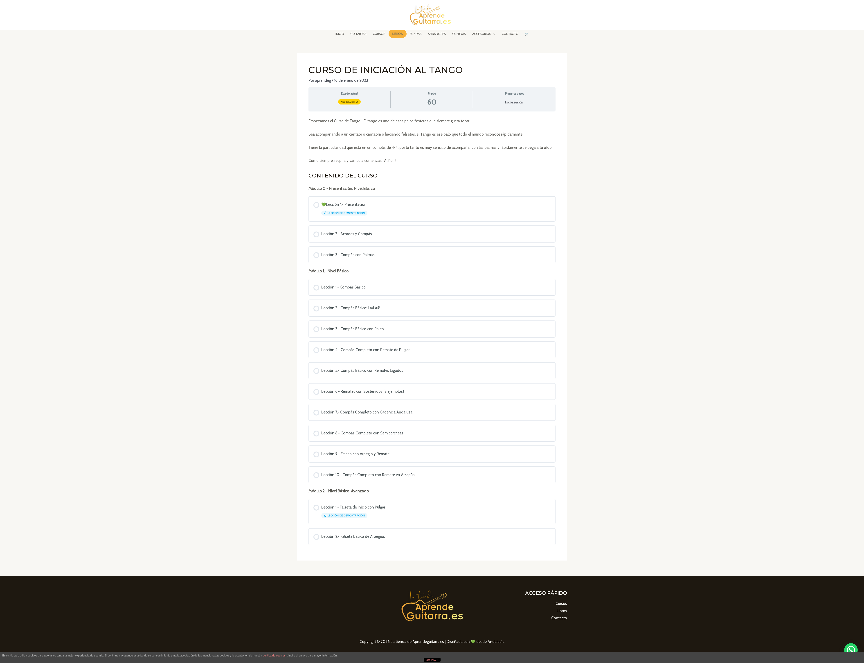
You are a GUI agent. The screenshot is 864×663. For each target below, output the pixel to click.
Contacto (559, 618)
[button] (851, 650)
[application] (493, 33)
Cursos (561, 603)
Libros (562, 611)
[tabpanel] (432, 141)
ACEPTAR (432, 660)
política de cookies (274, 655)
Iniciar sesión (514, 102)
